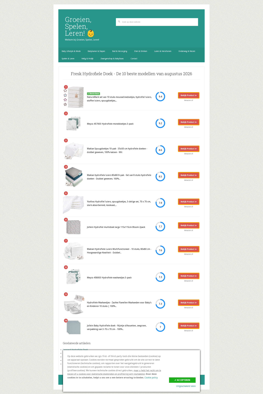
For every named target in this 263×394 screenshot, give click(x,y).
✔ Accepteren (182, 380)
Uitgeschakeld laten (186, 386)
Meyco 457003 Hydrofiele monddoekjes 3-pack (110, 124)
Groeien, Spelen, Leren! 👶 (80, 26)
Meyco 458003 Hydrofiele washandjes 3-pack (109, 277)
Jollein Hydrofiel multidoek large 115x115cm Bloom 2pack (116, 227)
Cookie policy (151, 377)
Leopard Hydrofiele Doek (75, 349)
